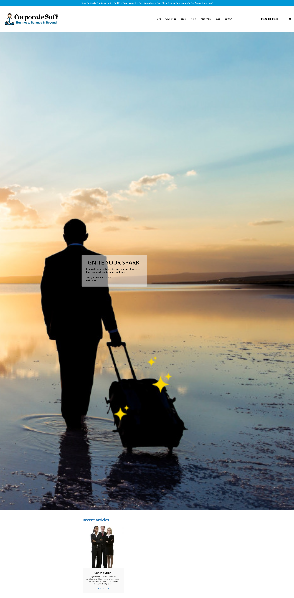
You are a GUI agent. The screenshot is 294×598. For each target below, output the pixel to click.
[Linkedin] (273, 19)
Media (193, 19)
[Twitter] (265, 19)
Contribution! (103, 573)
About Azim (206, 19)
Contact (228, 19)
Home (158, 19)
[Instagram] (277, 19)
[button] (290, 19)
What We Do (170, 19)
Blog (218, 19)
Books (183, 19)
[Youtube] (269, 19)
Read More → (103, 588)
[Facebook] (262, 19)
